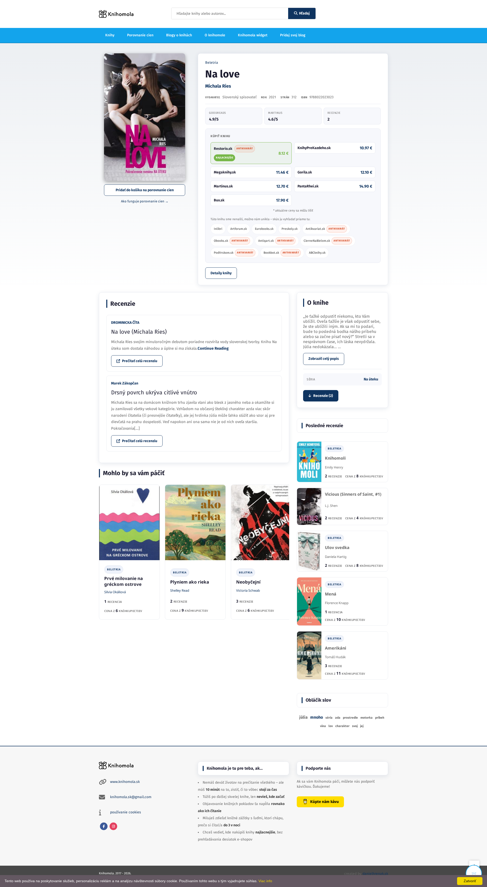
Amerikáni (335, 648)
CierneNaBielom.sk (327, 241)
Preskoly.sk (290, 229)
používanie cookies (125, 812)
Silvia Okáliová (115, 592)
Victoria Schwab (248, 590)
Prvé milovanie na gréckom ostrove (123, 581)
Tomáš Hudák (335, 657)
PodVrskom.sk (233, 252)
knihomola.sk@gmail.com (130, 797)
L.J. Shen (331, 505)
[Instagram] (113, 826)
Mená (330, 594)
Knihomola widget (252, 35)
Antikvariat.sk (325, 229)
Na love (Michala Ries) (139, 331)
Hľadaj (304, 13)
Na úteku (371, 379)
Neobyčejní (248, 582)
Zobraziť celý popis (323, 359)
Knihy (109, 35)
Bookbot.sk (281, 252)
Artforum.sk (238, 229)
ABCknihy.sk (317, 252)
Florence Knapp (337, 603)
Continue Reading (213, 348)
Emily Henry (334, 467)
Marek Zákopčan (124, 383)
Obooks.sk (231, 241)
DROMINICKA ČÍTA (125, 322)
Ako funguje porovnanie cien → (144, 201)
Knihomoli (335, 458)
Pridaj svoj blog (292, 35)
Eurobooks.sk (264, 229)
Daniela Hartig (335, 556)
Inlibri (218, 229)
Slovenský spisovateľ (239, 97)
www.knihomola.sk (125, 782)
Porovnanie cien (140, 35)
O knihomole (215, 35)
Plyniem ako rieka (189, 582)
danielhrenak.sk (375, 874)
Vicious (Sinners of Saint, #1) (353, 494)
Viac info (265, 881)
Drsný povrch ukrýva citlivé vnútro (154, 392)
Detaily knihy (221, 273)
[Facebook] (104, 826)
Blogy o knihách (179, 35)
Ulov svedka (337, 547)
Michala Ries (218, 86)
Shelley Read (179, 590)
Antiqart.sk (276, 241)
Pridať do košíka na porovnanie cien (145, 190)
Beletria (211, 62)
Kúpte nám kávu (324, 801)
